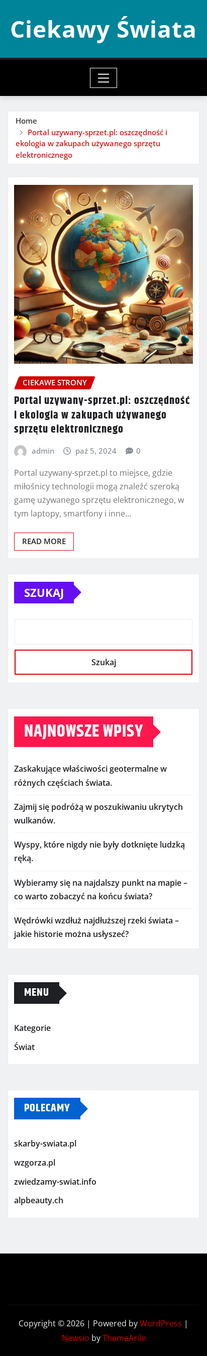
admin (43, 451)
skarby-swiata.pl (45, 1144)
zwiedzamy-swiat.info (55, 1181)
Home (26, 121)
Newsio (75, 1337)
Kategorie (32, 1028)
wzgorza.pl (34, 1162)
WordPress (161, 1323)
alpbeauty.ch (38, 1200)
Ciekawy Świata (103, 28)
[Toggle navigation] (104, 78)
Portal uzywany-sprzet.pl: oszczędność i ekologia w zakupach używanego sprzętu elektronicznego (91, 143)
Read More (44, 541)
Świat (24, 1047)
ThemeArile (124, 1337)
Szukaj (44, 592)
